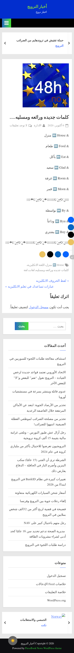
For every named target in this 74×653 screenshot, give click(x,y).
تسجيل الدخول (56, 576)
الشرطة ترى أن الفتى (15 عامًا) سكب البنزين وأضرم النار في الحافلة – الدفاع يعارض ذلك (41, 465)
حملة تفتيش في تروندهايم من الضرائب (40, 40)
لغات (32, 270)
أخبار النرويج (37, 6)
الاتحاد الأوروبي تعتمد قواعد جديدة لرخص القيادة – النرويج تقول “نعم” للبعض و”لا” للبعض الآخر (39, 377)
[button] (66, 254)
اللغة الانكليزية (36, 265)
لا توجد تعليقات (18, 125)
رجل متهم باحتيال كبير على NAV (45, 523)
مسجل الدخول (39, 307)
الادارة (37, 125)
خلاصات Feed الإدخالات (51, 584)
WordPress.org (56, 600)
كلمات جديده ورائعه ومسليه (52, 270)
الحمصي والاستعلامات (33, 619)
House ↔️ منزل (55, 265)
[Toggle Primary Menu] (6, 23)
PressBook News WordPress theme (43, 648)
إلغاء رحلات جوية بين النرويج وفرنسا (43, 501)
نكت (43, 625)
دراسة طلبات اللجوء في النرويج (45, 545)
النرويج (59, 46)
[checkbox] (12, 640)
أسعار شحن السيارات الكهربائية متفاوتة (40, 493)
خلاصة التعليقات (55, 592)
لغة (26, 270)
